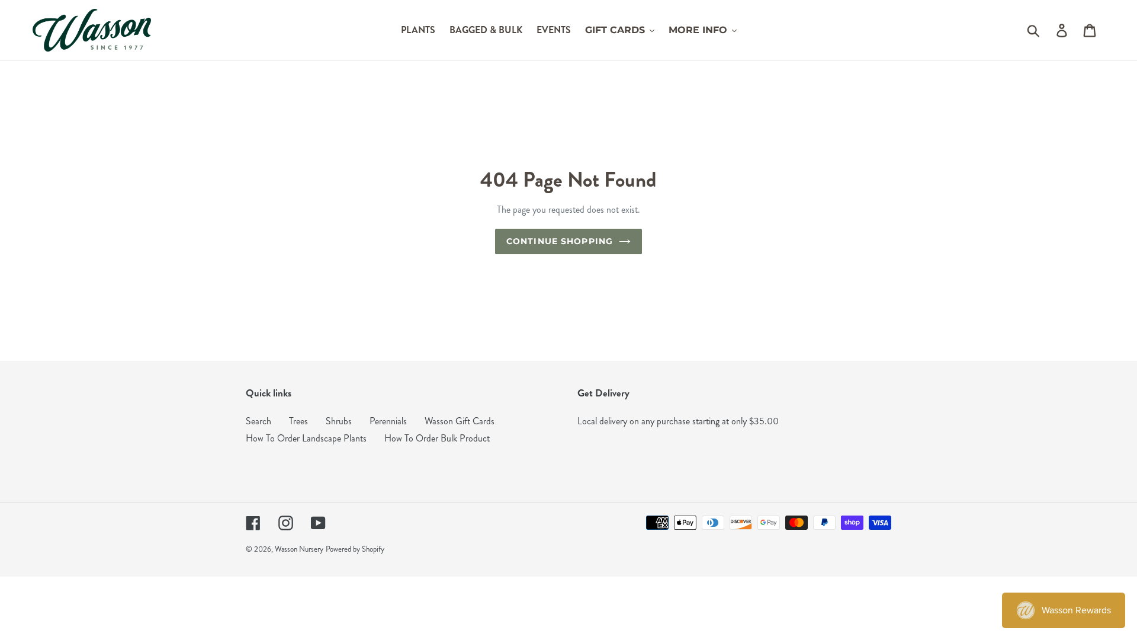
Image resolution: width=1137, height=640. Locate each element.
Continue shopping (559, 241)
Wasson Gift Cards (459, 421)
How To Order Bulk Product (437, 438)
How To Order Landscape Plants (306, 438)
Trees (298, 421)
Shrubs (339, 421)
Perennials (388, 421)
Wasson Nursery (299, 549)
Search (258, 421)
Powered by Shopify (355, 549)
